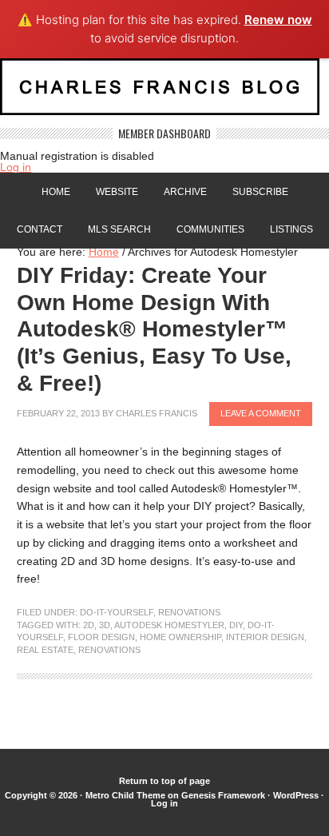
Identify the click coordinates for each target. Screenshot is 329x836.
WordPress (296, 795)
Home (56, 191)
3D (104, 625)
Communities (210, 229)
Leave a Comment (260, 413)
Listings (291, 229)
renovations (109, 650)
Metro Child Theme (125, 795)
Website (117, 191)
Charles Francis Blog (164, 93)
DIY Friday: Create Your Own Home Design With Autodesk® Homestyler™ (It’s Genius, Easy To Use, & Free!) (154, 329)
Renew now (278, 19)
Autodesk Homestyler (169, 625)
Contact (39, 229)
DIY (236, 625)
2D (88, 625)
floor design (101, 637)
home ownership (180, 637)
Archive (185, 191)
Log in (15, 167)
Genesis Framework (223, 795)
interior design (265, 637)
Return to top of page (164, 781)
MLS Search (119, 229)
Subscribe (260, 191)
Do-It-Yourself (116, 612)
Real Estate (45, 650)
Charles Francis (156, 413)
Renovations (189, 612)
